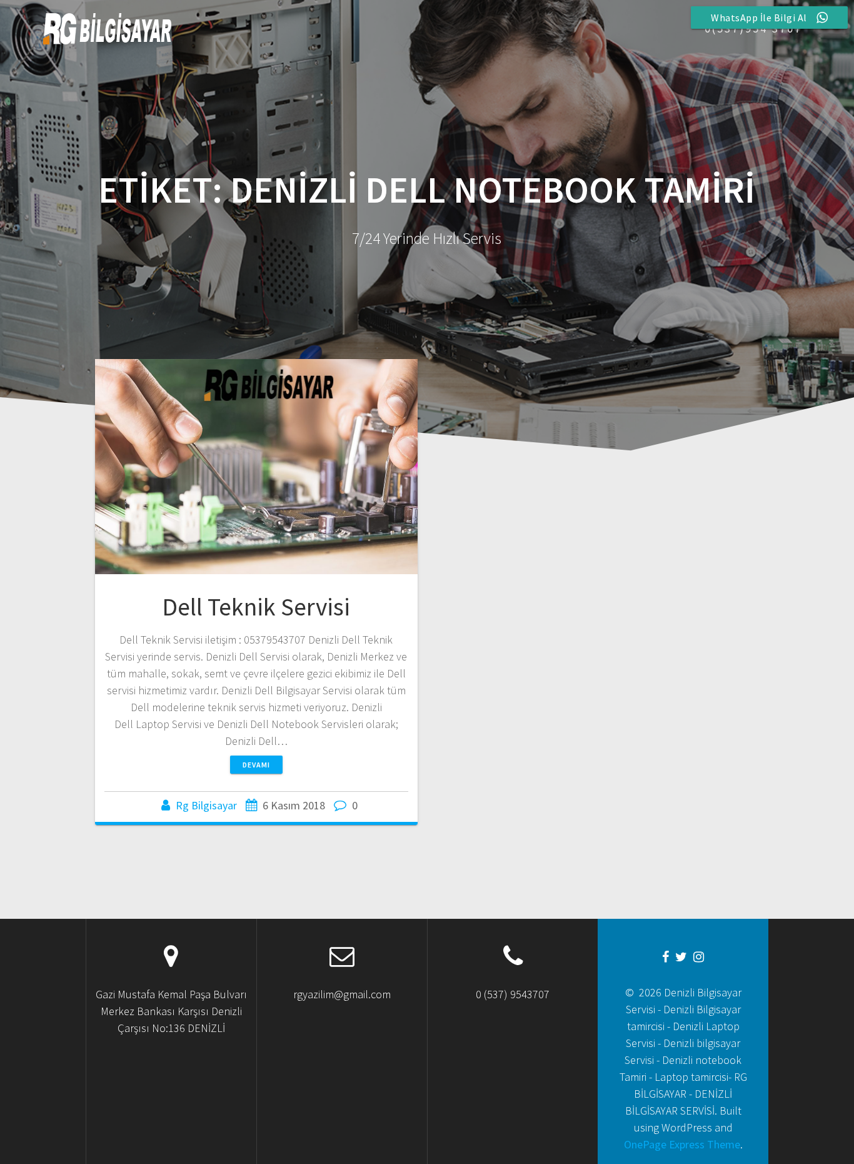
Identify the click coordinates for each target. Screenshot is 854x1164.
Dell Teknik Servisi (256, 606)
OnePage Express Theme (682, 1144)
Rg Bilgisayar (206, 805)
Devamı (256, 764)
